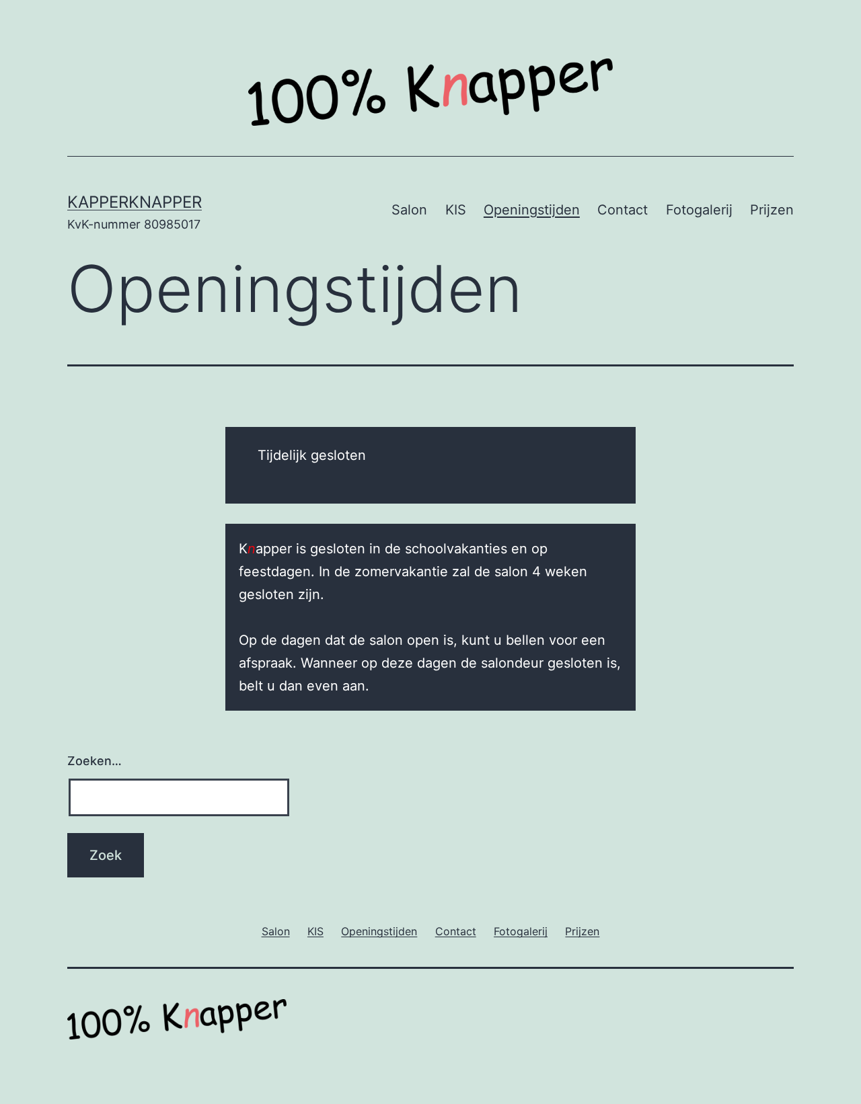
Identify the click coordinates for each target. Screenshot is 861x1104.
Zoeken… (94, 761)
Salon (409, 210)
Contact (622, 210)
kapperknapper (134, 202)
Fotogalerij (699, 210)
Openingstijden (532, 210)
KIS (455, 210)
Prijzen (772, 210)
